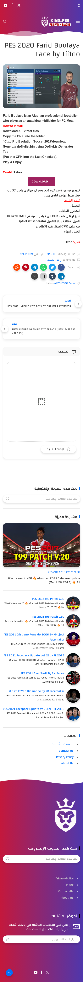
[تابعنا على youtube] (5, 5)
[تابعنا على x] (18, 5)
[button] (61, 267)
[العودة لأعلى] (9, 972)
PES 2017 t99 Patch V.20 (64, 572)
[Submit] (8, 939)
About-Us (67, 898)
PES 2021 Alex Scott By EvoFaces (42, 673)
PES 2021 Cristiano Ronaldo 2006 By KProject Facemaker (34, 637)
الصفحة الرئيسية (63, 744)
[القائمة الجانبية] (78, 5)
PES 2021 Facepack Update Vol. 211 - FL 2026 (33, 655)
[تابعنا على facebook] (12, 5)
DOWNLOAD (40, 181)
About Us (67, 763)
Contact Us (66, 751)
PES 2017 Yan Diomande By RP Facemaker (36, 691)
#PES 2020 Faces (64, 283)
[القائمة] (77, 21)
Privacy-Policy (65, 878)
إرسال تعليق (54, 259)
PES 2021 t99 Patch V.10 (48, 617)
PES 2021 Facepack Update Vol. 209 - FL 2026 (33, 709)
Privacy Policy (65, 757)
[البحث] (5, 21)
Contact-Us (66, 891)
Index (70, 885)
